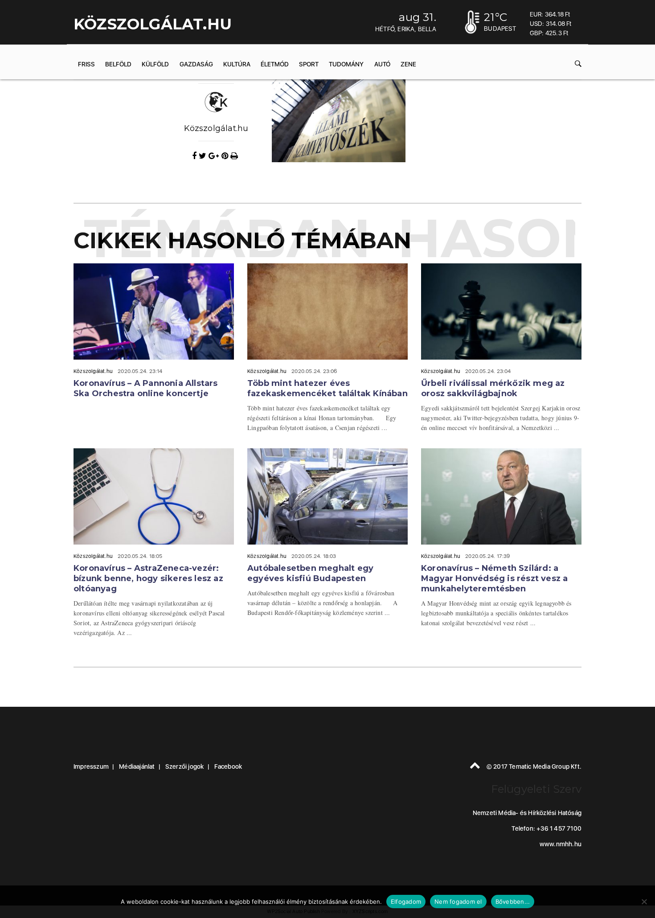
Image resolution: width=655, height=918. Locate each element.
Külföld (155, 64)
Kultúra (236, 64)
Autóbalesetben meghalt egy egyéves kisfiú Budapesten (310, 573)
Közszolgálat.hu (216, 128)
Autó (382, 64)
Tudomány (346, 64)
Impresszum (91, 766)
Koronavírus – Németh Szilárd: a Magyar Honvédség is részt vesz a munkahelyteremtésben (494, 578)
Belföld (118, 64)
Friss (86, 64)
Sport (309, 64)
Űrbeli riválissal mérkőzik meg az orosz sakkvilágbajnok (493, 388)
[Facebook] (195, 156)
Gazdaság (196, 64)
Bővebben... (512, 901)
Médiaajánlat (137, 766)
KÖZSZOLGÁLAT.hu (153, 24)
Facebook (228, 766)
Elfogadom (406, 901)
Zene (408, 64)
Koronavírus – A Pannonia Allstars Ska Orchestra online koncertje (146, 388)
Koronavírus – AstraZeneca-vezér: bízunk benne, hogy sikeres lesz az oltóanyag (148, 578)
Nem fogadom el (458, 901)
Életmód (275, 64)
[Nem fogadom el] (643, 901)
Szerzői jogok (184, 766)
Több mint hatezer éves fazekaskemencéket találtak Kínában (327, 388)
